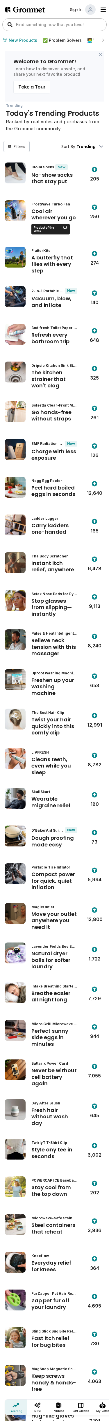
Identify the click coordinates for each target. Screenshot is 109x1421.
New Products (23, 40)
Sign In (76, 9)
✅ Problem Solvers (62, 40)
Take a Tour (31, 87)
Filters (19, 146)
